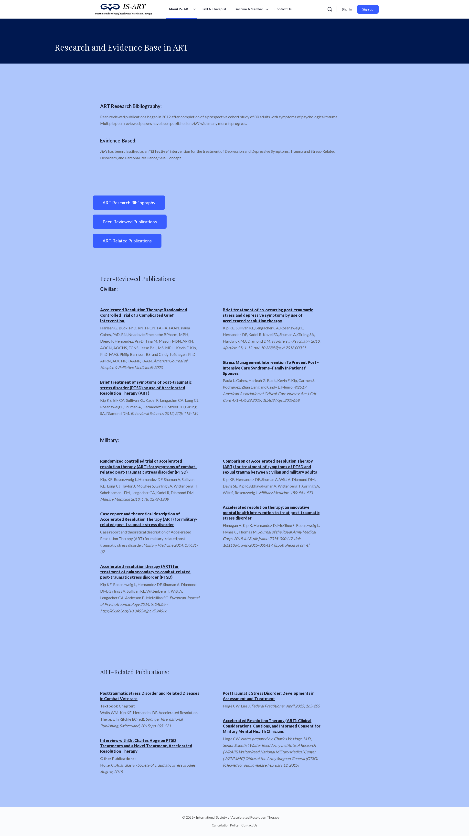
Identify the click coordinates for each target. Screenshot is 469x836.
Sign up (367, 9)
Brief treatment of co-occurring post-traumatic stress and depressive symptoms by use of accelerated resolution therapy (268, 315)
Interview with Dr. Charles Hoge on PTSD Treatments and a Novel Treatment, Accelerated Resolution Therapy (146, 746)
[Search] (330, 9)
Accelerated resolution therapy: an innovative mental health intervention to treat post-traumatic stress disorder (271, 513)
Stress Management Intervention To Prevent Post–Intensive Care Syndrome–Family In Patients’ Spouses (271, 368)
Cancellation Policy (225, 825)
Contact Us (249, 825)
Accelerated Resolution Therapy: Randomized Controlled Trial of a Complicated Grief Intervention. (143, 315)
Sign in (347, 9)
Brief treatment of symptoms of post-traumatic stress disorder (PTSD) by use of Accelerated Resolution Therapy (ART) (146, 387)
